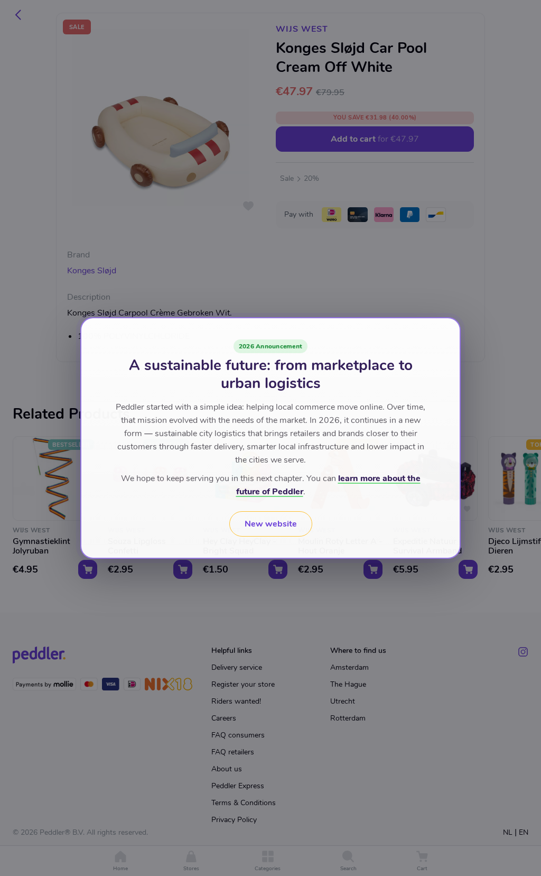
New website (271, 524)
